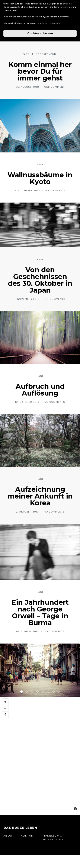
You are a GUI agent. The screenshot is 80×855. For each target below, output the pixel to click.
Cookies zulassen (40, 33)
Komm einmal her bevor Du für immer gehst (40, 71)
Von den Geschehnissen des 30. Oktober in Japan (40, 280)
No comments (55, 190)
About (8, 835)
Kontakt (28, 835)
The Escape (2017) (45, 54)
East (25, 54)
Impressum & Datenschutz (53, 837)
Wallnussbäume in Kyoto (40, 178)
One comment (54, 86)
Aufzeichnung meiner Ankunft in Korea (40, 496)
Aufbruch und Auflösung (40, 389)
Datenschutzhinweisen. (48, 23)
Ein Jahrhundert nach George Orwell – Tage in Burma (40, 612)
